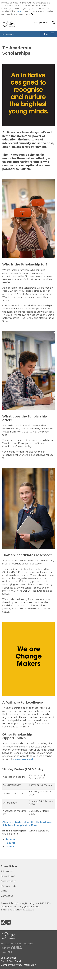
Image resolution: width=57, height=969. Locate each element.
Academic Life (8, 881)
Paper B (10, 843)
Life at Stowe (8, 876)
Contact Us (7, 896)
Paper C (10, 846)
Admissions (8, 34)
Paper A (10, 839)
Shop (4, 891)
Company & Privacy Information (18, 965)
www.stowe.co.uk (23, 759)
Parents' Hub (8, 886)
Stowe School (9, 866)
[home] (9, 24)
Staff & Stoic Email (11, 961)
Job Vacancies (8, 957)
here (18, 11)
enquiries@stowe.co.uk (21, 909)
